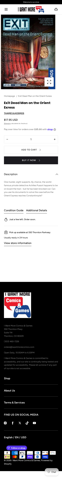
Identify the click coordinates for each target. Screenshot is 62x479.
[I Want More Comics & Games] (31, 9)
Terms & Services (14, 402)
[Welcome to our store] (31, 2)
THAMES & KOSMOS (14, 113)
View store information (17, 243)
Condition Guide (13, 210)
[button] (6, 9)
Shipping (7, 123)
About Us (9, 390)
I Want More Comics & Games (26, 460)
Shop (7, 378)
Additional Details (36, 210)
